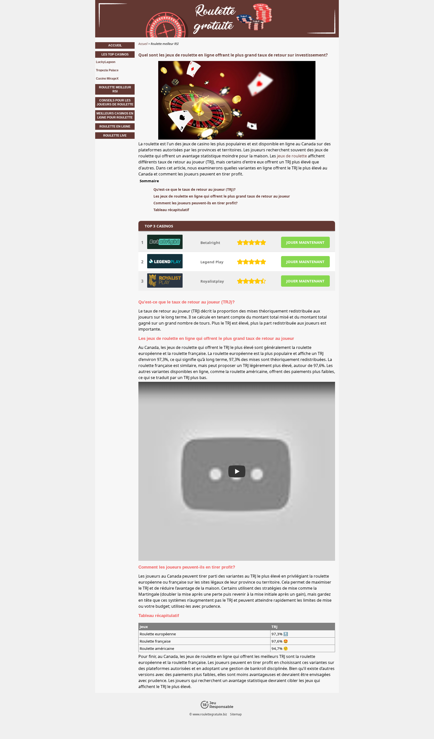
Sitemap (236, 714)
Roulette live (115, 135)
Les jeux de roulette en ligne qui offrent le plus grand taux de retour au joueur (221, 196)
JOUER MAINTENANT (305, 242)
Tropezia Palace (107, 70)
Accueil (115, 45)
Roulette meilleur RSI (115, 89)
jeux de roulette (292, 156)
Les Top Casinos (115, 54)
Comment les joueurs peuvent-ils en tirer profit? (195, 203)
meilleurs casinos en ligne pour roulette (114, 115)
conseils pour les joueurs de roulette (115, 102)
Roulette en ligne (114, 126)
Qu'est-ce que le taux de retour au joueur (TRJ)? (194, 189)
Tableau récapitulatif (171, 209)
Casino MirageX (107, 78)
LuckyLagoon (105, 62)
